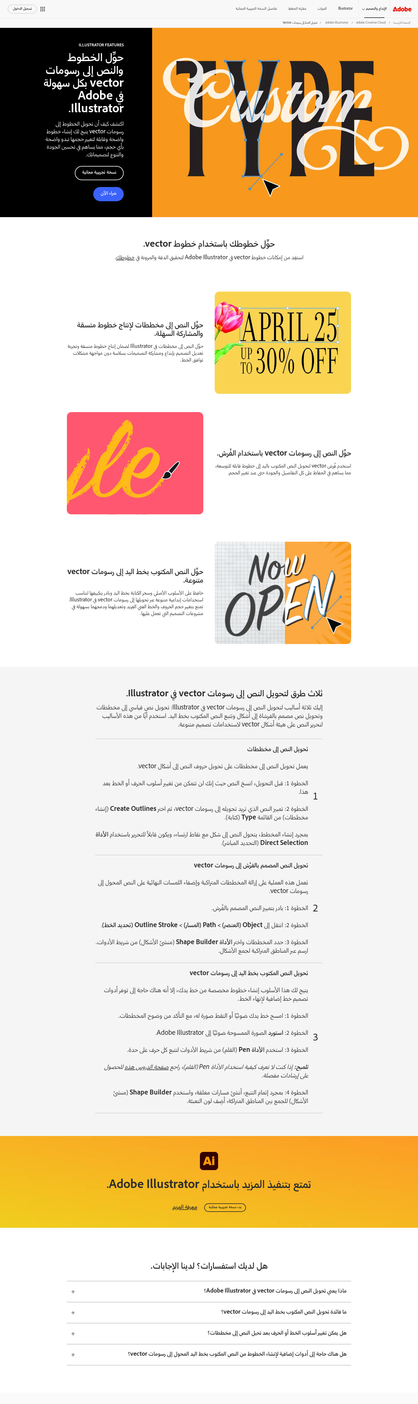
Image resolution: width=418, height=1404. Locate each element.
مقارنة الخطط (297, 9)
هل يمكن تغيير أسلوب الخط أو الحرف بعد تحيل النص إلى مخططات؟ (277, 1333)
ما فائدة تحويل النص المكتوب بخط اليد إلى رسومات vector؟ (284, 1312)
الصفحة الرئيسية (401, 22)
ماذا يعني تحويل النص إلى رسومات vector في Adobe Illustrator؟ (275, 1291)
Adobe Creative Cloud (371, 22)
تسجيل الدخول (22, 9)
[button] (42, 9)
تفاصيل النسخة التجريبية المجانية (256, 9)
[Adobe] (402, 9)
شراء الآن (108, 194)
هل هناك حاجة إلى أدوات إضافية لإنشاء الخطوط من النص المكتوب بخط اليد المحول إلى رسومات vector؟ (237, 1354)
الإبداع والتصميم (376, 9)
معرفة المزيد (184, 1208)
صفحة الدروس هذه (147, 1068)
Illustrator (345, 9)
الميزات (322, 9)
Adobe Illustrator (336, 22)
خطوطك (125, 258)
